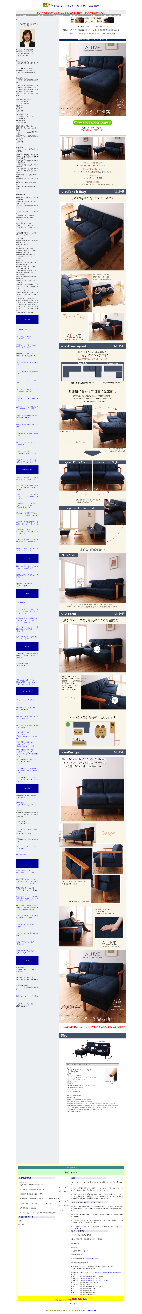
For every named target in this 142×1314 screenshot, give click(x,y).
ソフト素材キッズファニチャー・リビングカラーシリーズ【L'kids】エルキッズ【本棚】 (27, 744)
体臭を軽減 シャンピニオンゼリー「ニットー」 (26, 805)
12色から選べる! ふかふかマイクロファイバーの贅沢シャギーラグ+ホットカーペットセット (27, 899)
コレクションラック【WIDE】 (26, 700)
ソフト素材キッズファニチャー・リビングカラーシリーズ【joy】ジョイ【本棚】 (27, 779)
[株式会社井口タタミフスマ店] (110, 16)
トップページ (71, 1304)
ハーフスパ (20, 979)
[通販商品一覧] (74, 16)
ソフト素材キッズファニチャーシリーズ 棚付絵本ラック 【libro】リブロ (27, 770)
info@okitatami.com (91, 1258)
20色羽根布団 (20, 602)
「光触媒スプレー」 (22, 839)
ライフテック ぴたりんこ (25, 1004)
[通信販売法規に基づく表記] (57, 16)
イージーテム (20, 987)
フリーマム (20, 811)
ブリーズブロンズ (22, 829)
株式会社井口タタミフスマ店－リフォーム (94, 1280)
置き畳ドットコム (91, 26)
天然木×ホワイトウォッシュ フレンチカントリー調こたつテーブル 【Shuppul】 (27, 532)
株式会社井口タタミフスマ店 (90, 1278)
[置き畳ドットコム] (24, 16)
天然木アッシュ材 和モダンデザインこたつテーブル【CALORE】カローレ (27, 487)
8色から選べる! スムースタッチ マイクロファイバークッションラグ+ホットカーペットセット (27, 881)
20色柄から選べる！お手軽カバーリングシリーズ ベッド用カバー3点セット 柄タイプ (27, 620)
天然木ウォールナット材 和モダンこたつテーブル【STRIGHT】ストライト (27, 496)
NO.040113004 (91, 1310)
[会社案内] (41, 16)
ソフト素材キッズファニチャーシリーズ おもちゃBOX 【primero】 (27, 762)
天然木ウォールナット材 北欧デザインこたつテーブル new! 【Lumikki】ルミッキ (27, 505)
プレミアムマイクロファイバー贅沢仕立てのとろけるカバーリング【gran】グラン (27, 611)
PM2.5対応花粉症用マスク (24, 854)
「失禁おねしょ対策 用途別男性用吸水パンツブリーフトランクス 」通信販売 (27, 655)
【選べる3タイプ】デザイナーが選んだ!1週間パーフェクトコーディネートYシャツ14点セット (27, 682)
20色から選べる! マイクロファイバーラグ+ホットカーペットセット (26, 872)
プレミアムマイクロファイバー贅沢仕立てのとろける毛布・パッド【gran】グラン (27, 629)
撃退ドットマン (21, 996)
